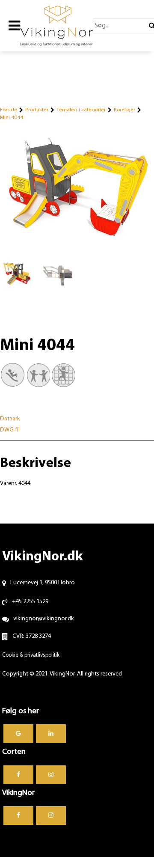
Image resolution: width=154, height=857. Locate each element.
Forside (8, 110)
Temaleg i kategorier (81, 110)
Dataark (10, 419)
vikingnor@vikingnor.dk (43, 619)
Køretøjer (124, 110)
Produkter (36, 110)
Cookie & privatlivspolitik (30, 655)
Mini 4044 (11, 117)
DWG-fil (10, 430)
